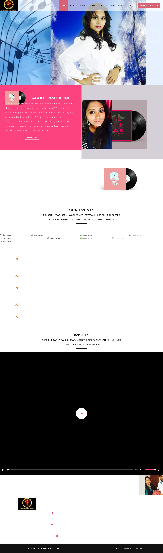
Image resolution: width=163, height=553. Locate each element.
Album (82, 6)
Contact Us (124, 525)
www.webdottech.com (134, 548)
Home (63, 6)
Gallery (103, 6)
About (73, 6)
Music (90, 513)
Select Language (149, 6)
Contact (132, 6)
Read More (32, 137)
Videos (92, 6)
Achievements (117, 6)
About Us (123, 519)
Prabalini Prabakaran (41, 548)
